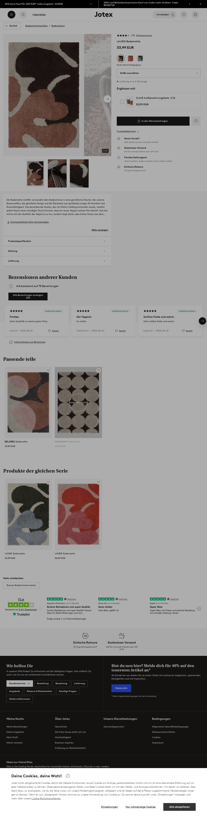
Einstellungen (109, 806)
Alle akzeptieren (179, 806)
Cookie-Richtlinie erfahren (46, 798)
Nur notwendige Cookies (141, 806)
